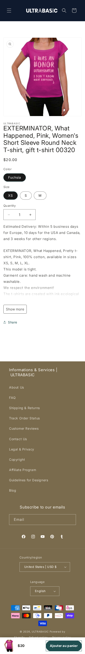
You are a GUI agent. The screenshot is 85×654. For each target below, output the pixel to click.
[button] (9, 10)
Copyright (17, 459)
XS (10, 195)
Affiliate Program (22, 470)
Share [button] (12, 322)
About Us (16, 387)
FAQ (12, 398)
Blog (12, 490)
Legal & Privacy (21, 449)
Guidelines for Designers (28, 480)
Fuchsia (14, 177)
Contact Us (18, 439)
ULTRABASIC (40, 631)
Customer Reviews (24, 428)
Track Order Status (24, 418)
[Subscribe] (71, 519)
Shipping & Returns (24, 408)
